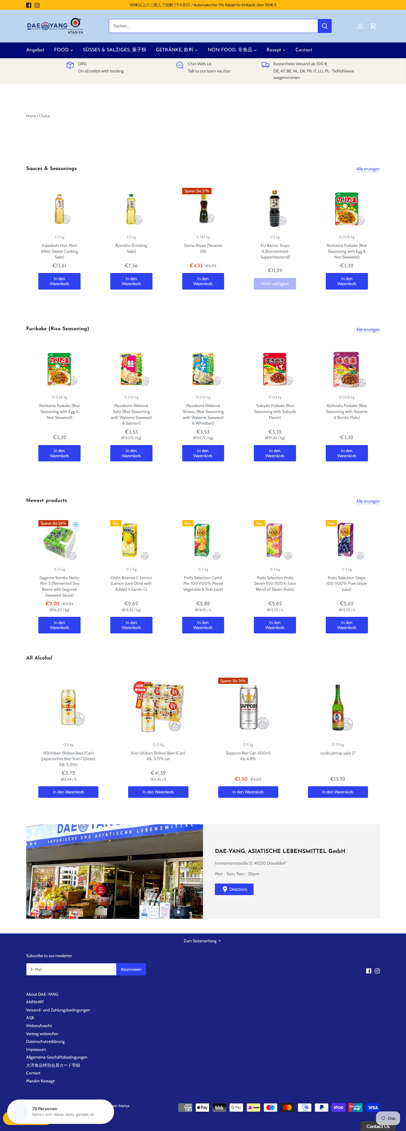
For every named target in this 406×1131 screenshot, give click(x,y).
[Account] (360, 26)
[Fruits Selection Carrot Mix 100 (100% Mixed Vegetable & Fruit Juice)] (203, 541)
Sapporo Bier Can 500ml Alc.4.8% (248, 756)
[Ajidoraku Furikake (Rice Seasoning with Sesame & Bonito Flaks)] (347, 369)
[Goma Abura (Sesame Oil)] (203, 209)
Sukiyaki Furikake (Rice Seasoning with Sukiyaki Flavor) (275, 411)
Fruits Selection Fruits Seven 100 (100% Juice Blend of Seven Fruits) (275, 583)
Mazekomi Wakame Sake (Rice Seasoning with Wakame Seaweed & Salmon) (131, 414)
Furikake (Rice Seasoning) (57, 328)
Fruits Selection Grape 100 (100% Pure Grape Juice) (346, 583)
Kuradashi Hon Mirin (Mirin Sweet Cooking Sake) (59, 251)
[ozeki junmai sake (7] (338, 708)
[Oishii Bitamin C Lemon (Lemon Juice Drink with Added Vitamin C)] (131, 541)
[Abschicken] (325, 26)
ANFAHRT (35, 1002)
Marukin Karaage (40, 1081)
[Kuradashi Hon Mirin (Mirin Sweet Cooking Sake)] (59, 209)
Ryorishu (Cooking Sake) (131, 248)
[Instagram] (37, 5)
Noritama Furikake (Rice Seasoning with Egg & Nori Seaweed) (347, 251)
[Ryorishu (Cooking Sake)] (131, 209)
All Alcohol (39, 658)
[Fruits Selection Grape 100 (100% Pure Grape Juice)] (347, 541)
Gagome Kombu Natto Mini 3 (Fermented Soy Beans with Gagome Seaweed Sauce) (59, 586)
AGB (30, 1017)
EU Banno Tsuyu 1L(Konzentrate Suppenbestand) (275, 251)
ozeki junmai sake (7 (337, 753)
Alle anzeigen (368, 168)
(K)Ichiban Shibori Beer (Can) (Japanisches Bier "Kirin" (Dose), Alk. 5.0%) (68, 758)
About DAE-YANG (42, 994)
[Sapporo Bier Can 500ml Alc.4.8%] (248, 708)
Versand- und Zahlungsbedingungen (58, 1010)
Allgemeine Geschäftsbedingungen (56, 1057)
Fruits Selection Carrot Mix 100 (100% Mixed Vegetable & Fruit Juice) (203, 583)
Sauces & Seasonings (51, 168)
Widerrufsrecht (39, 1025)
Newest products (46, 500)
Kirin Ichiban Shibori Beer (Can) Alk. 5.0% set (158, 756)
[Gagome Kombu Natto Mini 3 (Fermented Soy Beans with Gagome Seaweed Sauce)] (59, 541)
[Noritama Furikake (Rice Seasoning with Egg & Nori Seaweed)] (347, 209)
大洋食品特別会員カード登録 (53, 1065)
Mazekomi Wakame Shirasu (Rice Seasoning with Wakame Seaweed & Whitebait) (203, 414)
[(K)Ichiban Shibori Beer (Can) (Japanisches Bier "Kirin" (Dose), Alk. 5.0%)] (68, 708)
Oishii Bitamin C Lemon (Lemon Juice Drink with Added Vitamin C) (131, 583)
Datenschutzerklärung (45, 1041)
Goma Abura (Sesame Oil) (203, 248)
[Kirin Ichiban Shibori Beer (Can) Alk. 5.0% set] (158, 708)
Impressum (36, 1049)
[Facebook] (28, 5)
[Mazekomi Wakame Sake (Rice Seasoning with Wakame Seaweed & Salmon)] (131, 369)
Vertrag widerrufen (42, 1033)
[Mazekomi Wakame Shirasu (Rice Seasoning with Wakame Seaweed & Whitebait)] (203, 369)
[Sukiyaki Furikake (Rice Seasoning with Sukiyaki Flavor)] (275, 369)
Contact (33, 1073)
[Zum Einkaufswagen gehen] (373, 26)
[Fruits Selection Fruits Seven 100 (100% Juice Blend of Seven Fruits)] (275, 541)
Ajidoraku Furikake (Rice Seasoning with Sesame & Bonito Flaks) (347, 411)
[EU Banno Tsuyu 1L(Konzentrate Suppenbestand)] (275, 209)
